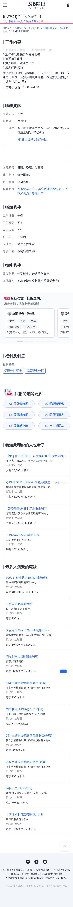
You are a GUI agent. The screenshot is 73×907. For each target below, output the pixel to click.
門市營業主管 (26, 189)
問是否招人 (56, 414)
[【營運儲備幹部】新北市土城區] (36, 516)
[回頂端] (64, 846)
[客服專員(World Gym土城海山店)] (36, 638)
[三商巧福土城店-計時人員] (36, 542)
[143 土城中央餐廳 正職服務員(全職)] (36, 743)
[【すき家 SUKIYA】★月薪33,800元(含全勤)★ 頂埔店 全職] (36, 463)
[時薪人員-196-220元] (36, 796)
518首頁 (18, 28)
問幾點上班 (21, 425)
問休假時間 (21, 403)
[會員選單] (68, 5)
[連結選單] (5, 5)
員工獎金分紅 (35, 370)
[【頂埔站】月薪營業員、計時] (36, 822)
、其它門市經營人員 (48, 189)
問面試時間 (21, 414)
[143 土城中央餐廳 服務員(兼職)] (36, 690)
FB (36, 862)
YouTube (45, 862)
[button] (20, 341)
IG (28, 862)
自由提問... (57, 425)
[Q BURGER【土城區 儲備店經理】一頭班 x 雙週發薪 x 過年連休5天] (36, 490)
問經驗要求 (56, 403)
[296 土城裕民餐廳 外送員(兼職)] (36, 769)
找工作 (27, 28)
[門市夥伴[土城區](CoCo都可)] (36, 717)
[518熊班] (36, 5)
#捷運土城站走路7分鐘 (32, 139)
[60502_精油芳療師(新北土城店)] (36, 585)
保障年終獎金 (13, 370)
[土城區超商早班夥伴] (36, 611)
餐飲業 (35, 28)
